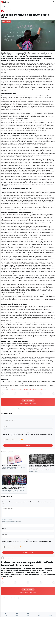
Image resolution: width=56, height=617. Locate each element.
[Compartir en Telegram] (41, 393)
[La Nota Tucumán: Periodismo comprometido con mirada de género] (5, 2)
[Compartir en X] (15, 393)
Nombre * (4, 523)
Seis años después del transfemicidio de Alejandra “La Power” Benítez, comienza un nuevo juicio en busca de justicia (13, 487)
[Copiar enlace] (53, 393)
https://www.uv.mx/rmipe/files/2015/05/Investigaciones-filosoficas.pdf (28, 389)
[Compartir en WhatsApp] (28, 393)
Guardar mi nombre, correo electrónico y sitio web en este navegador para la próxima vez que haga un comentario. (27, 434)
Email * (4, 528)
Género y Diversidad (6, 21)
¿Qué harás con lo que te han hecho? (12, 465)
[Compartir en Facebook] (2, 393)
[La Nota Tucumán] (3, 10)
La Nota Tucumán (8, 10)
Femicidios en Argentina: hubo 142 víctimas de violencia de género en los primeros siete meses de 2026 (41, 467)
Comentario (5, 506)
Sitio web (4, 534)
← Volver (5, 7)
